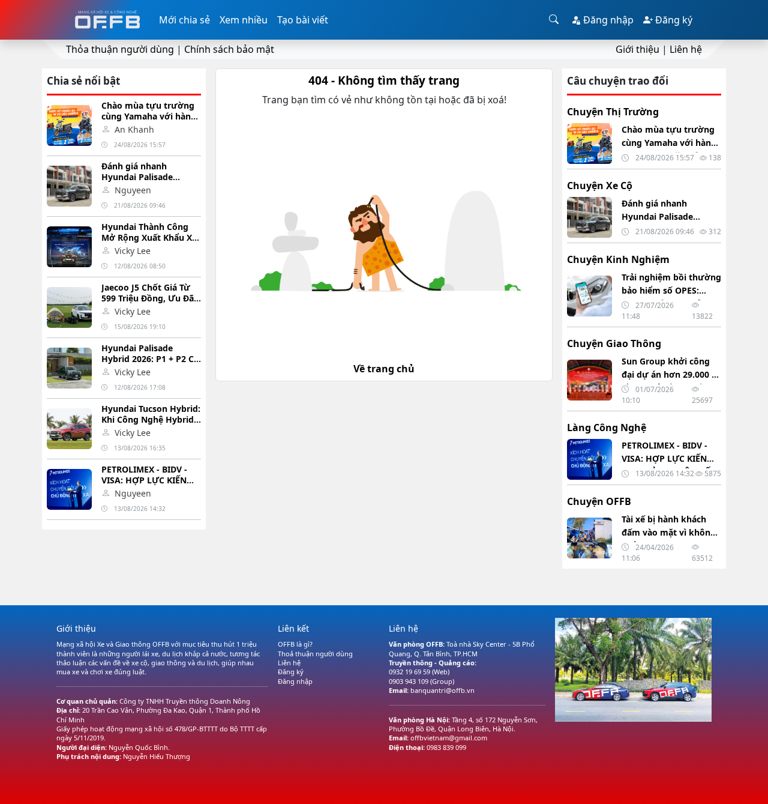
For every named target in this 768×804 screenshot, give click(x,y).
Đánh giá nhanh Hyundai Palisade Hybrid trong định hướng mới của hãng (145, 182)
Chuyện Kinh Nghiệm (618, 259)
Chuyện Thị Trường (613, 111)
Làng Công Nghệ (606, 427)
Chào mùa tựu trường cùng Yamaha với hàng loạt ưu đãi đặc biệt (148, 116)
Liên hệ (686, 49)
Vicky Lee (133, 250)
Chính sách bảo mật (229, 49)
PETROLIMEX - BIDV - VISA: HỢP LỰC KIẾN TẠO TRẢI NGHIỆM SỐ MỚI (146, 485)
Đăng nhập (607, 19)
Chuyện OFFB (599, 501)
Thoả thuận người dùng (315, 653)
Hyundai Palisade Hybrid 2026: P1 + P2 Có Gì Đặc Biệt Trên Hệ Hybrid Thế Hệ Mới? (150, 364)
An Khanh (134, 129)
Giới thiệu (637, 49)
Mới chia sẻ (184, 19)
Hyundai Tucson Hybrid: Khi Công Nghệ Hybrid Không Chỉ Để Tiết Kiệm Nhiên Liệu (150, 425)
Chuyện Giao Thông (614, 343)
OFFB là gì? (295, 643)
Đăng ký (672, 19)
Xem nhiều (244, 19)
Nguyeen (133, 190)
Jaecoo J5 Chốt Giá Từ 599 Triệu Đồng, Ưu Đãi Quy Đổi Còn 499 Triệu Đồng (148, 303)
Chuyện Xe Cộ (599, 185)
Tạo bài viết (302, 19)
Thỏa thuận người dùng (120, 49)
